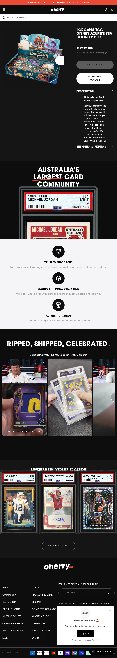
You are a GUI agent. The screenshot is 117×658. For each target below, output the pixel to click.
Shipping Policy (11, 616)
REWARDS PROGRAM (42, 595)
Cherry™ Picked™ (12, 624)
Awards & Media (41, 631)
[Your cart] (112, 9)
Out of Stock (95, 65)
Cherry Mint (39, 624)
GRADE (35, 588)
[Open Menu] (4, 9)
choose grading (58, 546)
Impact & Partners (12, 631)
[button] (101, 651)
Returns (36, 602)
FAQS (5, 638)
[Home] (58, 9)
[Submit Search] (3, 17)
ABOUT (5, 588)
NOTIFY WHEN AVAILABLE (95, 78)
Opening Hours (11, 609)
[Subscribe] (109, 593)
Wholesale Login (41, 616)
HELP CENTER (9, 602)
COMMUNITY (9, 595)
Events (35, 638)
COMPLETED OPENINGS (44, 609)
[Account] (106, 9)
